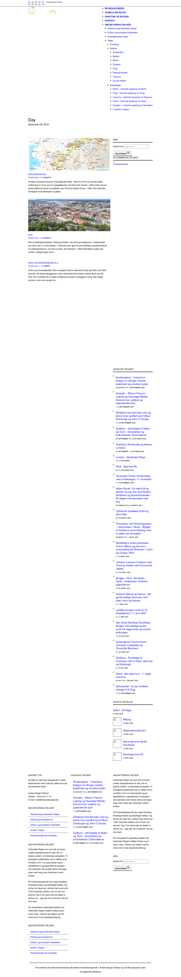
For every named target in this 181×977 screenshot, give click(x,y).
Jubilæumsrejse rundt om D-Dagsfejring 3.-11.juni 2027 (132, 611)
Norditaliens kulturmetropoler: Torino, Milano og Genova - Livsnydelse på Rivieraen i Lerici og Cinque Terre (134, 547)
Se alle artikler (119, 80)
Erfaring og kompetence (41, 819)
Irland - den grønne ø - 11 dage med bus (133, 675)
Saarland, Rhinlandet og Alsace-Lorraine (134, 445)
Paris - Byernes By (126, 466)
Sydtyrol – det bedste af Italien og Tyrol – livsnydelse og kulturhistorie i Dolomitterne (133, 432)
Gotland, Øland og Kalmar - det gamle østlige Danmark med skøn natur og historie (133, 597)
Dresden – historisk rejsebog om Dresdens (133, 105)
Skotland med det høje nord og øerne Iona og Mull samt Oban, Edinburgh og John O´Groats (133, 416)
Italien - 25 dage (122, 710)
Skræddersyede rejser (117, 36)
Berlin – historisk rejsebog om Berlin (130, 88)
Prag (115, 68)
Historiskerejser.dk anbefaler (43, 835)
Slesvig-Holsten (120, 72)
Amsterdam (118, 52)
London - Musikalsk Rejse (130, 457)
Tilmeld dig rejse (115, 12)
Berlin (115, 60)
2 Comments (45, 177)
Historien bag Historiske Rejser (122, 28)
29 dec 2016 (33, 177)
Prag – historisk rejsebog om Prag (129, 93)
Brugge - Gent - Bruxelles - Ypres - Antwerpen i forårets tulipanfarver (131, 581)
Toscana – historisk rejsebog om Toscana (132, 97)
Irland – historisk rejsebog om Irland (129, 101)
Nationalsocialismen (134, 730)
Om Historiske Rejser (118, 24)
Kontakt (110, 20)
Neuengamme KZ (133, 754)
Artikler (113, 48)
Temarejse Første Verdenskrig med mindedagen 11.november (134, 477)
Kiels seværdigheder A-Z (43, 262)
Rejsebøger (115, 85)
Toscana (117, 76)
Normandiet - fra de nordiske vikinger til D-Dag (132, 687)
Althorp (127, 719)
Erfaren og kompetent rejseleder (122, 32)
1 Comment (45, 266)
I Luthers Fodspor (121, 109)
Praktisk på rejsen (117, 16)
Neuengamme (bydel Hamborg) (135, 743)
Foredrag (114, 44)
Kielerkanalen (37, 174)
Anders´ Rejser (37, 830)
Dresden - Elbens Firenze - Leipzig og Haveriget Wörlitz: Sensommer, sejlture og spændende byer (132, 398)
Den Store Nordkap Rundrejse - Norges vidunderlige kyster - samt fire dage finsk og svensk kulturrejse (134, 627)
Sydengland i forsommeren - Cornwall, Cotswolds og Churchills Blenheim (132, 645)
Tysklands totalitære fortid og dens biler (132, 512)
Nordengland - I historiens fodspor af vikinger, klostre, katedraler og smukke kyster (132, 380)
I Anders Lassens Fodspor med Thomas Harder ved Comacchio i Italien (134, 565)
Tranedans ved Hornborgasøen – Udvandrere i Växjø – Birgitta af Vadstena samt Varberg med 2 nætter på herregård (133, 528)
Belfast (116, 56)
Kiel (30, 234)
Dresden (117, 64)
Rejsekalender (114, 8)
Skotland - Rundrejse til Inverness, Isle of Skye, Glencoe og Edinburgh (134, 661)
